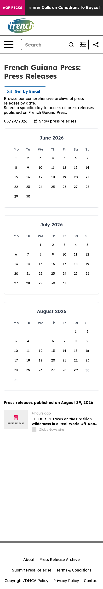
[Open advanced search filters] (82, 44)
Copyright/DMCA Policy (26, 580)
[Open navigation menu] (8, 44)
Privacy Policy (66, 580)
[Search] (71, 44)
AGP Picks (12, 8)
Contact (91, 580)
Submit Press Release (32, 570)
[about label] (34, 429)
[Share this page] (95, 44)
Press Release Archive (59, 559)
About (28, 559)
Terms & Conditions (73, 570)
